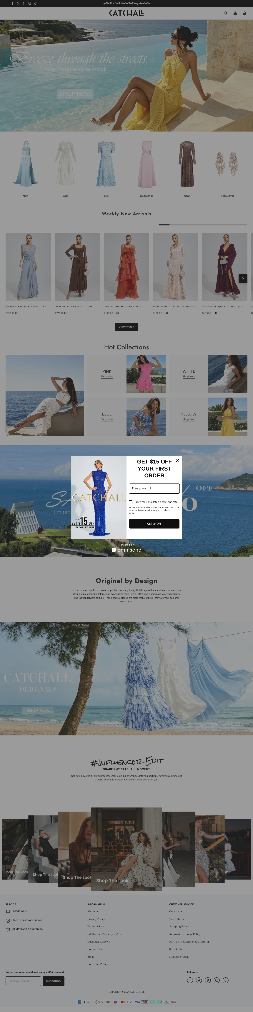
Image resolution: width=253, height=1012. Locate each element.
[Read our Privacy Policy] (177, 508)
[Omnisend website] (126, 547)
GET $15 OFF (154, 523)
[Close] (177, 460)
